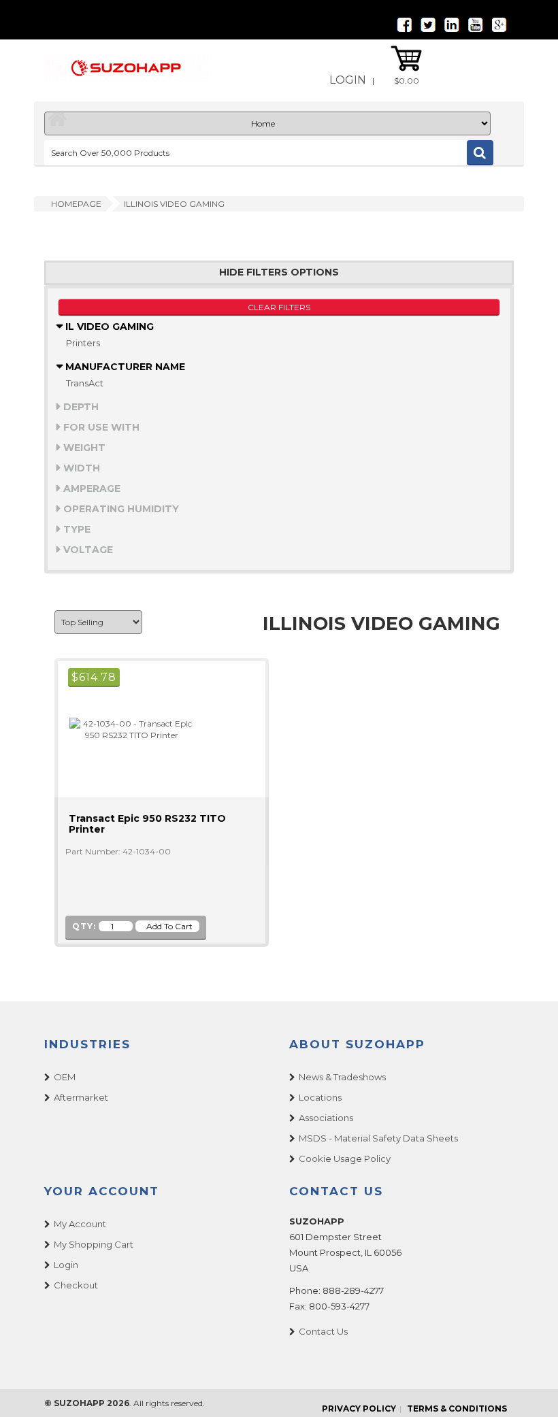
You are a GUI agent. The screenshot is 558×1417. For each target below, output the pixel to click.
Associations (326, 1117)
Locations (320, 1097)
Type (76, 529)
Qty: (84, 926)
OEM (65, 1076)
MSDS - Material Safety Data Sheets (378, 1138)
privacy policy (359, 1408)
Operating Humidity (120, 509)
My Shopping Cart (93, 1244)
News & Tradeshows (342, 1076)
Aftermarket (81, 1097)
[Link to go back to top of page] (530, 1389)
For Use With (100, 427)
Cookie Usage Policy (345, 1158)
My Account (80, 1223)
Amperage (90, 488)
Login (347, 79)
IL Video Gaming (108, 326)
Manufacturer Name (124, 367)
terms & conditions (457, 1408)
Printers (83, 342)
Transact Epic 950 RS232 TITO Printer (147, 823)
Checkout (76, 1285)
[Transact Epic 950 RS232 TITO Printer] (126, 728)
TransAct (84, 383)
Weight (83, 447)
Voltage (87, 550)
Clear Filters (279, 307)
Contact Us (323, 1331)
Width (80, 468)
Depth (80, 407)
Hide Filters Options (279, 272)
